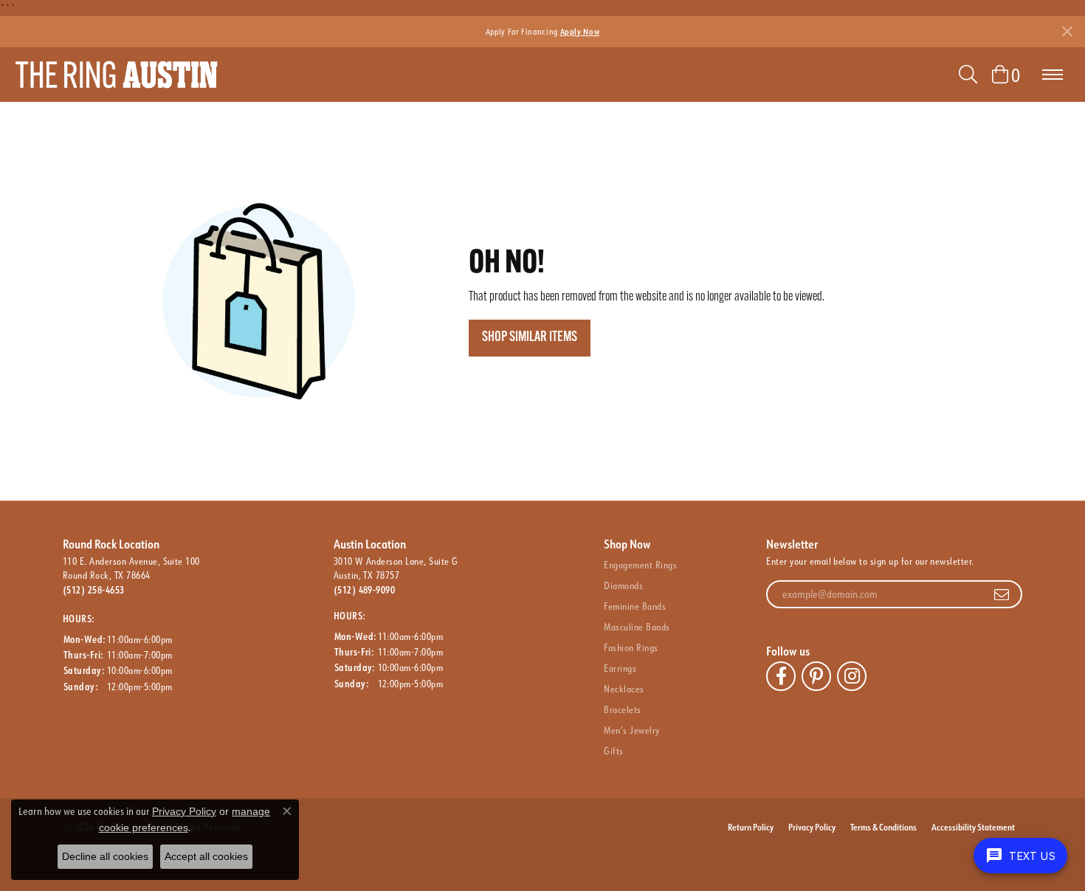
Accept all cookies (206, 856)
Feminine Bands (635, 606)
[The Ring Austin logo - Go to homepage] (116, 75)
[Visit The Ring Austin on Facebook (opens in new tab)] (781, 676)
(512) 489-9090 (365, 590)
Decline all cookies (105, 856)
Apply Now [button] (580, 31)
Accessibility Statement (973, 827)
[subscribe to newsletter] (1001, 594)
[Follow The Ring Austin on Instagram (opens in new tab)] (852, 676)
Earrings (620, 668)
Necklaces (624, 689)
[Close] (1067, 31)
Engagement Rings (640, 565)
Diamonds (623, 585)
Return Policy (751, 827)
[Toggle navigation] (1052, 74)
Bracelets (622, 709)
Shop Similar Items (529, 338)
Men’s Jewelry (631, 730)
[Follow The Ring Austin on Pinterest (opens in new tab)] (816, 676)
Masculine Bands (636, 627)
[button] (968, 74)
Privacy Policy (812, 827)
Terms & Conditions (883, 827)
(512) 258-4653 (94, 590)
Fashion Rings (631, 647)
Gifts (613, 751)
